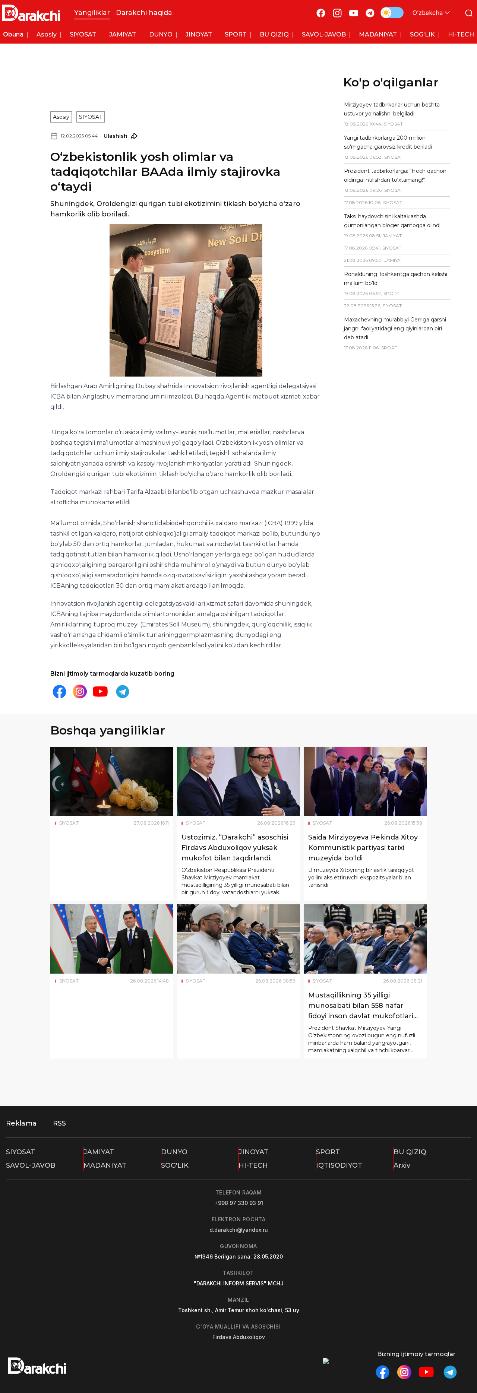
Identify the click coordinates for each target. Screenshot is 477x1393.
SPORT (328, 1152)
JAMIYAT (98, 1152)
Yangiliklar (92, 13)
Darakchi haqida (144, 13)
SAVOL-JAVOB (31, 1165)
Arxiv (402, 1165)
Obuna (13, 34)
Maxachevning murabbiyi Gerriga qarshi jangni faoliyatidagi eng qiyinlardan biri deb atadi (395, 328)
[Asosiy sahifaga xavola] (31, 12)
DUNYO (174, 1152)
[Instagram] (337, 13)
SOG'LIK (175, 1165)
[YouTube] (353, 13)
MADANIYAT (104, 1165)
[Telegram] (370, 13)
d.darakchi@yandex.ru (238, 1230)
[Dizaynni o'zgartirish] (392, 12)
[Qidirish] (469, 12)
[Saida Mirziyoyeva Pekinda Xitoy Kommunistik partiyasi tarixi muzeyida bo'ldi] (365, 781)
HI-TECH (253, 1165)
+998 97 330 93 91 (238, 1203)
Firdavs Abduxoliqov (238, 1337)
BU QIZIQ (410, 1152)
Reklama (21, 1123)
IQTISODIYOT (339, 1165)
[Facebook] (320, 13)
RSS (59, 1123)
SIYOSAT (90, 117)
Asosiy (61, 117)
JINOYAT (253, 1152)
